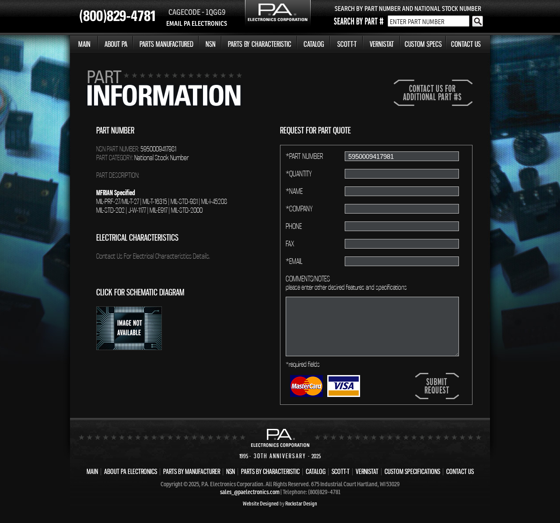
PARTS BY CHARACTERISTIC (259, 44)
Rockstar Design (301, 503)
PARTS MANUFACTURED (166, 44)
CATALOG (314, 44)
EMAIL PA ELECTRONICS (196, 23)
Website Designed (261, 503)
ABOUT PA (116, 44)
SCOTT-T (347, 44)
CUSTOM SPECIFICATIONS (412, 471)
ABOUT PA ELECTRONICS (130, 471)
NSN (211, 44)
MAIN (84, 44)
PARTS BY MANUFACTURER (191, 471)
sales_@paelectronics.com (250, 492)
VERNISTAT (382, 44)
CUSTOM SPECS (423, 44)
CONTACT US (466, 44)
